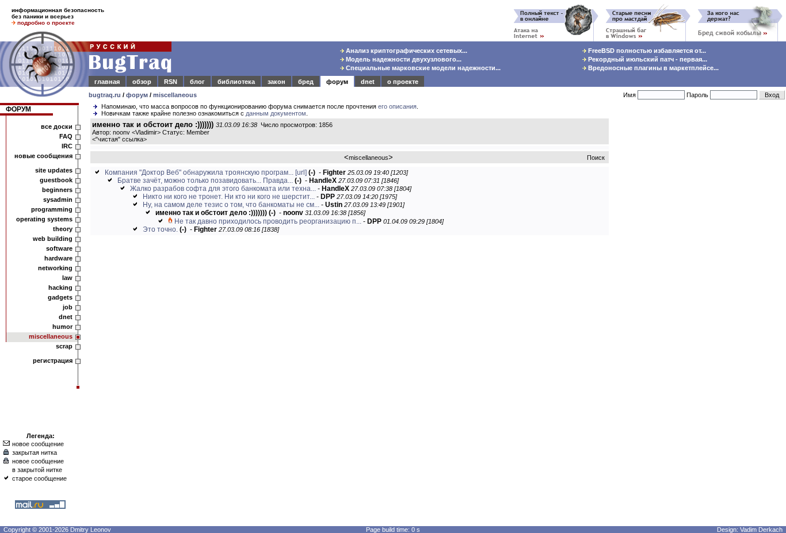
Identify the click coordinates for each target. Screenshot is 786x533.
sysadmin (58, 199)
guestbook (56, 180)
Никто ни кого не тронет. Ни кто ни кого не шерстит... (229, 197)
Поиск (596, 157)
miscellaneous (175, 94)
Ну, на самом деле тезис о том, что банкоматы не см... (231, 205)
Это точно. (160, 229)
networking (55, 267)
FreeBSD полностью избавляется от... (646, 50)
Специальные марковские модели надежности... (422, 67)
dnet (368, 81)
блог (197, 81)
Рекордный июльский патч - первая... (646, 59)
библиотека (236, 81)
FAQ (66, 136)
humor (62, 326)
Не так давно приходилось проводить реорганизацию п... (267, 221)
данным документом (276, 113)
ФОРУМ (18, 109)
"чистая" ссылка (119, 139)
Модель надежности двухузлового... (402, 59)
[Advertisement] (699, 292)
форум (337, 81)
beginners (57, 189)
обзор (141, 81)
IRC (67, 146)
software (59, 248)
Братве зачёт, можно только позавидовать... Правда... (205, 181)
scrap (64, 346)
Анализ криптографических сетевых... (405, 50)
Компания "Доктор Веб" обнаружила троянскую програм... (199, 172)
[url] (301, 172)
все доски (57, 126)
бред (306, 81)
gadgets (60, 297)
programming (52, 209)
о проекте (402, 81)
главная (107, 81)
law (67, 277)
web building (53, 238)
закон (276, 81)
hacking (60, 287)
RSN (170, 81)
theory (63, 228)
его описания (397, 106)
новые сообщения (43, 155)
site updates (54, 170)
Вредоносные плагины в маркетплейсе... (652, 67)
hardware (58, 258)
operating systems (44, 219)
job (68, 307)
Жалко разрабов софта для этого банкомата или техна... (223, 189)
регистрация (53, 360)
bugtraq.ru (105, 94)
